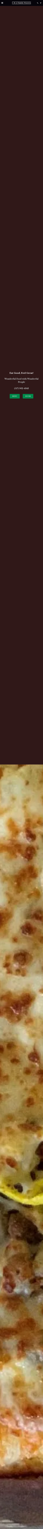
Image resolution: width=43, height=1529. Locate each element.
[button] (2, 3)
